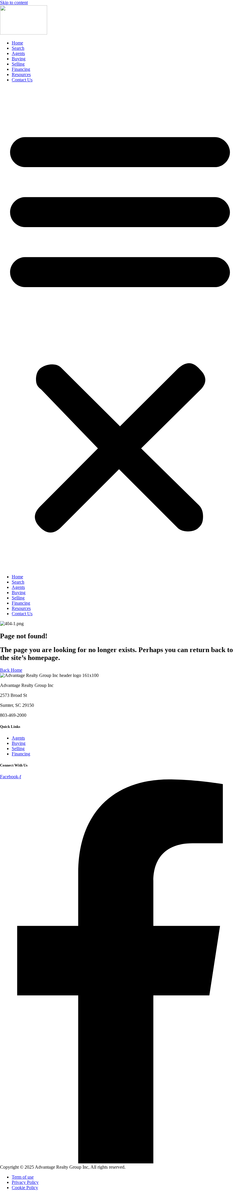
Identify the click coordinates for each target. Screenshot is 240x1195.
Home (17, 42)
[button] (120, 328)
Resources (21, 74)
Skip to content (14, 2)
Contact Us (22, 79)
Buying (18, 58)
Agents (18, 53)
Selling (18, 63)
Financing (21, 69)
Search (18, 48)
